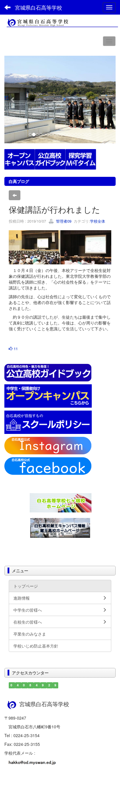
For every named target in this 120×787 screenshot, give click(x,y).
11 (15, 348)
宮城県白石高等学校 (38, 7)
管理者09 (63, 221)
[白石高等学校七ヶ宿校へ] (60, 502)
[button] (12, 99)
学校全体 (97, 221)
